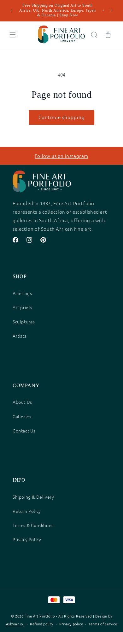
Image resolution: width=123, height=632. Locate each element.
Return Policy (27, 511)
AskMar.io (14, 624)
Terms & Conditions (33, 525)
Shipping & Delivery (33, 497)
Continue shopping (61, 117)
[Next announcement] (111, 10)
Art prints (22, 307)
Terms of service (103, 623)
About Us (22, 402)
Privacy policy (71, 623)
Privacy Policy (27, 539)
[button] (13, 34)
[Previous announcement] (12, 10)
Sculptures (24, 321)
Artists (19, 336)
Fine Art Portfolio (40, 615)
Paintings (22, 293)
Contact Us (24, 430)
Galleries (22, 416)
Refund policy (41, 623)
